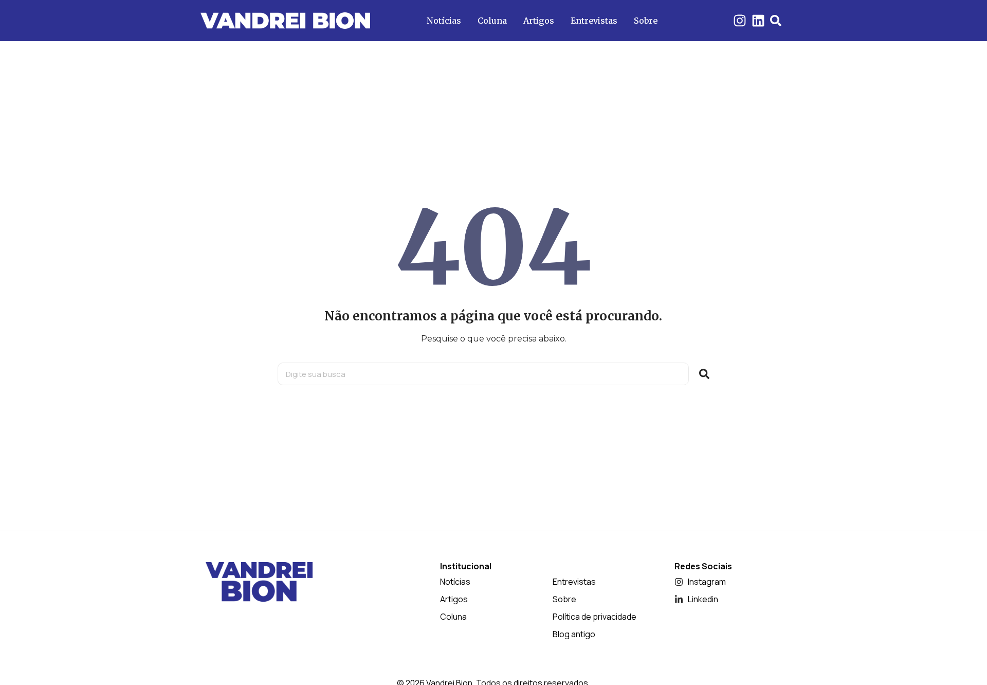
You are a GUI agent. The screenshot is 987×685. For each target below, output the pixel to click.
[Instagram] (739, 20)
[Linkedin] (758, 20)
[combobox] (483, 374)
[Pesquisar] (704, 374)
